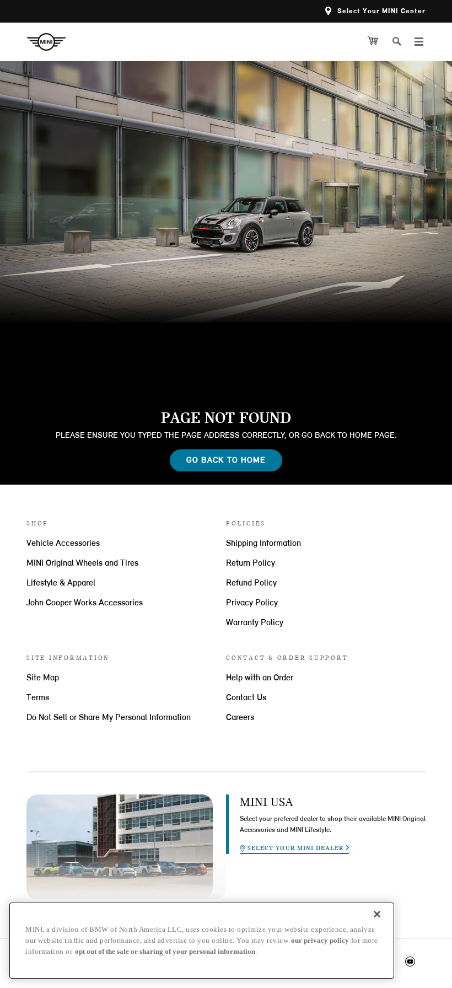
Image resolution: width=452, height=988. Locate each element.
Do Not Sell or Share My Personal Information (108, 717)
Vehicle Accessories (63, 543)
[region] (202, 940)
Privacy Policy (252, 603)
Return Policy (250, 563)
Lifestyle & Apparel (60, 583)
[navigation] (419, 42)
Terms (37, 698)
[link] (50, 42)
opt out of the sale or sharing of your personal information (165, 951)
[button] (375, 11)
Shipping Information (263, 543)
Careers (240, 717)
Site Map (42, 678)
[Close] (377, 914)
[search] (401, 42)
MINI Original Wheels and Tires (82, 563)
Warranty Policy (254, 623)
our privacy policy (320, 940)
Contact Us (246, 698)
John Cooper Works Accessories (84, 603)
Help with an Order (259, 678)
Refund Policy (251, 583)
